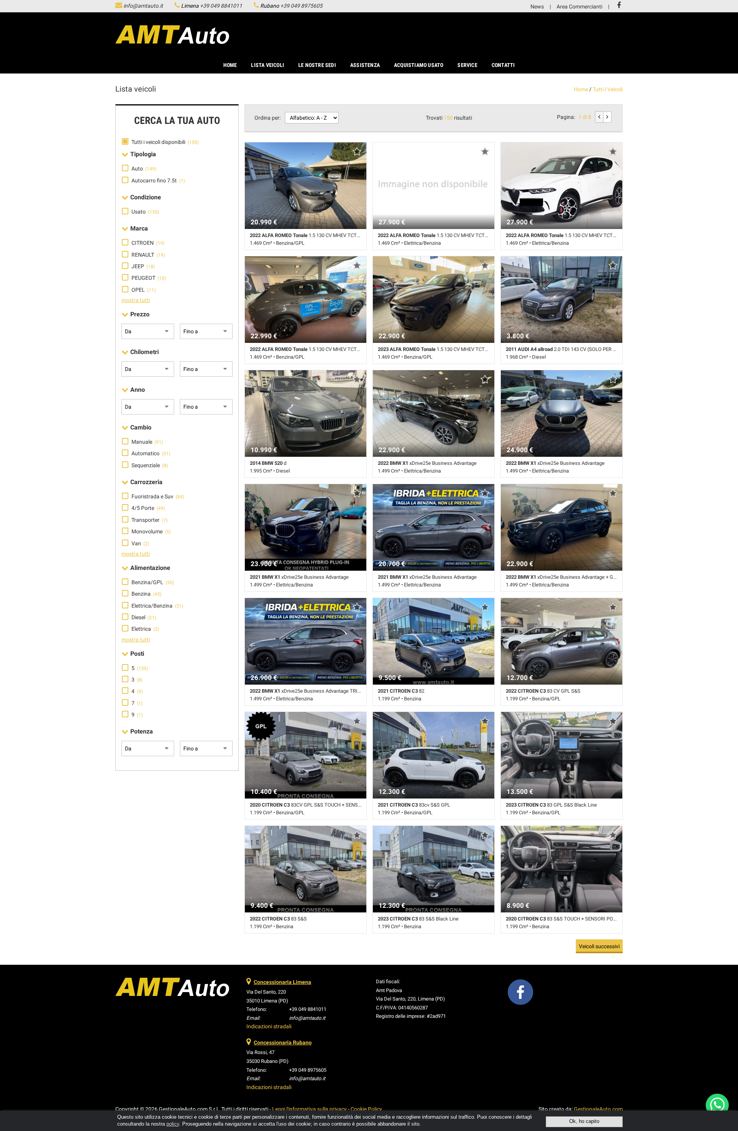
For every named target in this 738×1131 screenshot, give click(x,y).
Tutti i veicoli (608, 89)
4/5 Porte (148, 508)
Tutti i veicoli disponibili (165, 142)
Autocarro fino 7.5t (158, 180)
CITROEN (148, 243)
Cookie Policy (366, 1109)
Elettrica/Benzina (157, 606)
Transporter (149, 520)
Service (467, 65)
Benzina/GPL (152, 582)
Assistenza (365, 65)
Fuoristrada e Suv (157, 496)
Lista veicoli (267, 65)
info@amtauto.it (143, 6)
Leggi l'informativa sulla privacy (309, 1109)
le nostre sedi (317, 65)
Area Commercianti (579, 6)
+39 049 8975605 (301, 6)
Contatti (503, 65)
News (537, 6)
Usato (145, 212)
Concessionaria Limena (282, 982)
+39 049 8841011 (221, 6)
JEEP (143, 266)
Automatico (150, 453)
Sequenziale (149, 465)
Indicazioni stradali (268, 1026)
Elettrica (145, 629)
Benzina (146, 594)
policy (172, 1124)
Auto (143, 168)
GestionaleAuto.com (598, 1109)
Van (140, 543)
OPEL (143, 290)
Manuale (147, 442)
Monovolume (151, 531)
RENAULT (148, 255)
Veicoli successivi (599, 946)
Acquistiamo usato (418, 65)
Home (230, 65)
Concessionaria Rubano (283, 1042)
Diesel (143, 617)
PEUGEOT (148, 278)
